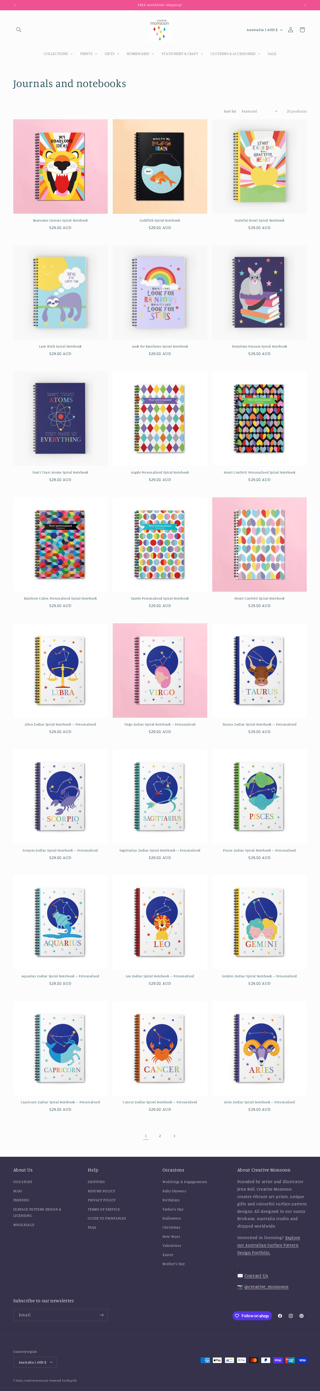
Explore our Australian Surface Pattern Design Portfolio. (268, 1245)
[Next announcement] (305, 5)
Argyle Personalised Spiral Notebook (160, 472)
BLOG (17, 1191)
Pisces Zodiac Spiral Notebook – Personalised (259, 850)
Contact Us (256, 1275)
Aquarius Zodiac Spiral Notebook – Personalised (61, 976)
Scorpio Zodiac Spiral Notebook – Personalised (60, 850)
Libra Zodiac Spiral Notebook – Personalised (60, 724)
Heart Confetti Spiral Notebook (259, 598)
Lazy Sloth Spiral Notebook (60, 346)
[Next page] (174, 1136)
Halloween (171, 1218)
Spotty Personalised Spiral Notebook (160, 598)
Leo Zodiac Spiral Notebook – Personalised (160, 976)
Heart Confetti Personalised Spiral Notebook (259, 472)
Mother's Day (173, 1264)
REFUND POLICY (101, 1191)
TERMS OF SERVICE (104, 1209)
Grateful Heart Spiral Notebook (259, 220)
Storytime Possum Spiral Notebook (259, 346)
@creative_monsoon (266, 1286)
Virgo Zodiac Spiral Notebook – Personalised (160, 724)
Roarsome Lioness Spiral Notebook (60, 220)
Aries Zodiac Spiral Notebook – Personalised (259, 1102)
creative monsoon (36, 1380)
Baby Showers (174, 1191)
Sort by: (230, 111)
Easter (168, 1254)
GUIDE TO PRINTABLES (107, 1218)
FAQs (92, 1227)
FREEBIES (21, 1200)
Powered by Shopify (63, 1380)
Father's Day (173, 1209)
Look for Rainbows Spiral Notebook (160, 346)
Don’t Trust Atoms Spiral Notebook (60, 472)
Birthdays (171, 1200)
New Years (171, 1236)
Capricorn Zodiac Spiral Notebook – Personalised (60, 1102)
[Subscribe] (101, 1315)
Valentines (171, 1246)
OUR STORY (22, 1182)
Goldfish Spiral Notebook (160, 220)
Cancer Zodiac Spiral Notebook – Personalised (160, 1102)
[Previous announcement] (14, 5)
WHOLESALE (23, 1224)
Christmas (171, 1227)
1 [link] (146, 1135)
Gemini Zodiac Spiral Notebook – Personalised (259, 976)
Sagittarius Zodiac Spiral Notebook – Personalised (160, 850)
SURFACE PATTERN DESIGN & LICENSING (37, 1212)
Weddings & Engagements (184, 1182)
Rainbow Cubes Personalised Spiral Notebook (60, 598)
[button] (19, 30)
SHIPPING (96, 1182)
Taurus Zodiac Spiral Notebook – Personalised (259, 724)
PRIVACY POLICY (102, 1200)
